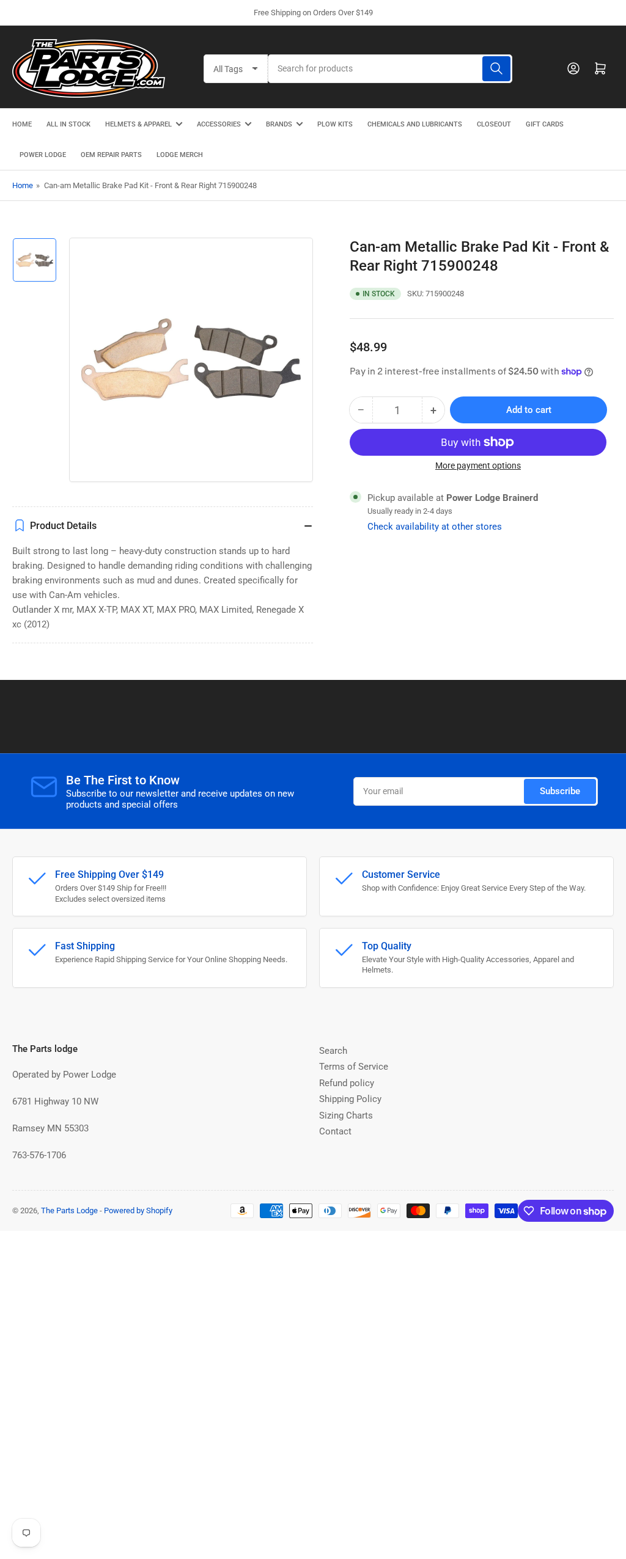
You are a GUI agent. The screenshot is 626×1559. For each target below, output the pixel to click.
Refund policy (346, 1083)
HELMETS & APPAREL (138, 124)
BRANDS (279, 124)
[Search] (496, 69)
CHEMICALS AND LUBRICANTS (414, 124)
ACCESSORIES (219, 124)
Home (22, 185)
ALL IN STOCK (68, 124)
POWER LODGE (43, 155)
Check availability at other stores (434, 526)
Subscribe (560, 791)
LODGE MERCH (179, 155)
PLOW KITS (335, 124)
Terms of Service (353, 1066)
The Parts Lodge (69, 1210)
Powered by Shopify (138, 1210)
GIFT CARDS (545, 124)
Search (333, 1050)
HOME (22, 124)
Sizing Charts (346, 1115)
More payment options (478, 465)
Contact (335, 1131)
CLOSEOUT (494, 124)
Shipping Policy (350, 1098)
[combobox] (390, 68)
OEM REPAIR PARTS (111, 155)
